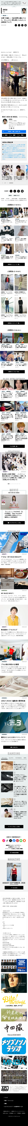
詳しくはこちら (24, 3)
